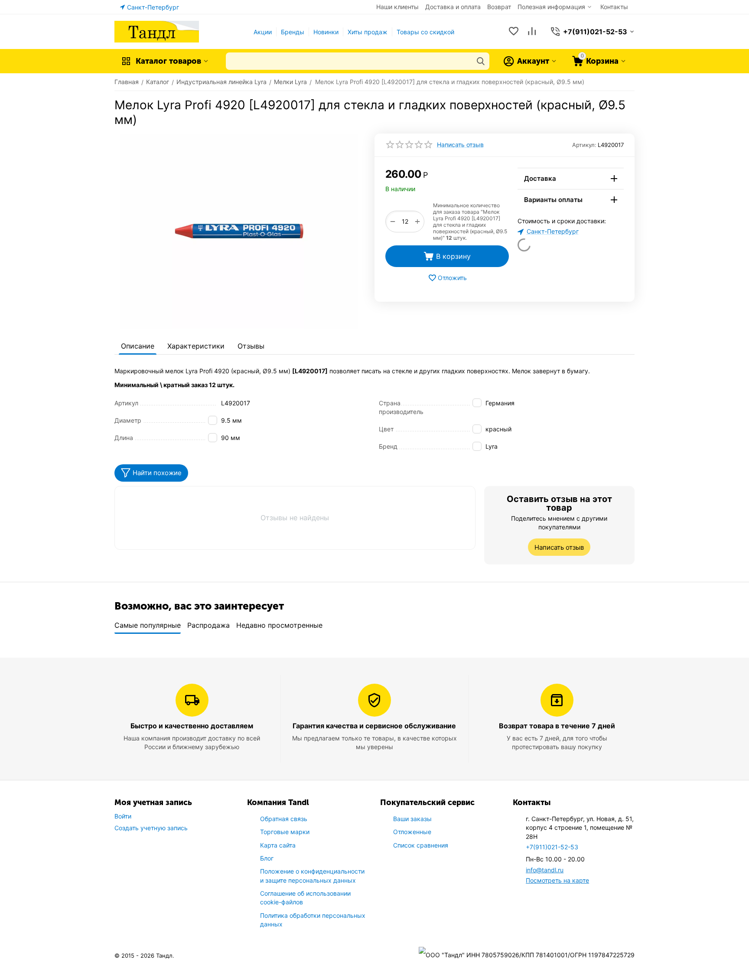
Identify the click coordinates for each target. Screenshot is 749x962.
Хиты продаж (368, 32)
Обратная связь (283, 818)
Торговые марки (284, 831)
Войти (122, 816)
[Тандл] (156, 31)
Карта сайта (278, 845)
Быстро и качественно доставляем (191, 725)
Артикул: (584, 144)
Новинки (326, 32)
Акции (263, 32)
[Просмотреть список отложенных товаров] (513, 32)
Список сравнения (420, 845)
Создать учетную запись (151, 828)
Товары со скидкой (425, 32)
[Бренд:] (508, 172)
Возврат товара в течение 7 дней (557, 725)
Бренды (292, 32)
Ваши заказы (412, 818)
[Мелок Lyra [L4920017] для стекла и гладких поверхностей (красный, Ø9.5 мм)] (239, 231)
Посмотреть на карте (557, 880)
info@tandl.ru (544, 870)
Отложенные (412, 831)
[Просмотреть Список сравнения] (531, 32)
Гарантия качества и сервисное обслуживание (374, 725)
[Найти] (480, 61)
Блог (267, 858)
